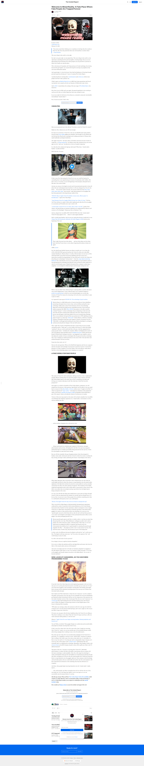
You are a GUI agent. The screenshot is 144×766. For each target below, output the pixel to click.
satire (56, 247)
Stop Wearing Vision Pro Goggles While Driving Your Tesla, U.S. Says (68, 200)
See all (53, 741)
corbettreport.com (55, 44)
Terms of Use (77, 732)
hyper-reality (66, 391)
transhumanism (72, 77)
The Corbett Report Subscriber (76, 677)
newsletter (86, 677)
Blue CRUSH (70, 309)
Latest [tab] (56, 712)
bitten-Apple (62, 134)
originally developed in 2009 (68, 392)
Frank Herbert (57, 52)
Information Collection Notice (72, 733)
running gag (54, 600)
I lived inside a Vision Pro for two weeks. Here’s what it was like (67, 206)
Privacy (71, 758)
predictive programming (57, 293)
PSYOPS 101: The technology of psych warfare (76, 299)
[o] (88, 718)
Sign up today (63, 685)
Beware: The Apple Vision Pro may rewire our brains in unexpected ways (69, 501)
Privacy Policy (80, 733)
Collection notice (79, 758)
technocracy (81, 77)
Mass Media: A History (68, 389)
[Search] (128, 2)
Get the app (77, 760)
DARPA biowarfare (77, 332)
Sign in (140, 2)
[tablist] (57, 713)
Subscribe (135, 2)
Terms (75, 758)
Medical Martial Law (65, 81)
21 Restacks (65, 704)
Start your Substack (69, 760)
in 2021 (55, 86)
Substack (66, 763)
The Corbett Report (57, 11)
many (85, 189)
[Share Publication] (130, 2)
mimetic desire (72, 641)
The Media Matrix (84, 86)
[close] (83, 714)
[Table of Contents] (1, 383)
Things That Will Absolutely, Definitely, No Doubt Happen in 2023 (67, 219)
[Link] (50, 106)
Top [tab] (52, 712)
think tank (70, 318)
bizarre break (55, 645)
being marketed (62, 142)
